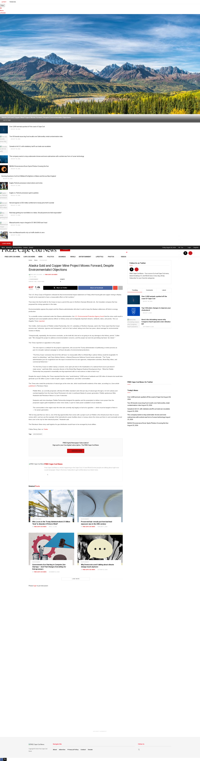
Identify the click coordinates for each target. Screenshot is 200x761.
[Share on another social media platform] (120, 288)
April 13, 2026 (53, 526)
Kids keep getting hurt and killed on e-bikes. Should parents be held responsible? (35, 213)
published (32, 386)
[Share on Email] (115, 288)
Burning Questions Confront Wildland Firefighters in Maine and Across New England (29, 176)
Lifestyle (3, 13)
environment (37, 434)
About (3, 247)
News (2, 10)
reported (41, 321)
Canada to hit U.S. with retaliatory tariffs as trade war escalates (30, 146)
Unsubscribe (76, 451)
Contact (25, 247)
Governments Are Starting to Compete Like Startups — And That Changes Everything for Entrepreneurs (49, 567)
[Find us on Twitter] (132, 269)
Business (62, 257)
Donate (31, 247)
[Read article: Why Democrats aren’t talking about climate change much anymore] (100, 549)
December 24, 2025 (54, 572)
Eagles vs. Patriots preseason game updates (24, 193)
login (35, 586)
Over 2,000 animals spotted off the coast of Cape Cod (27, 126)
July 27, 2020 (32, 277)
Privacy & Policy (17, 247)
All (1, 8)
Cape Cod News (29, 257)
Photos (111, 257)
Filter (2, 5)
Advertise (9, 247)
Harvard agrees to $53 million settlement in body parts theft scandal (31, 203)
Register (195, 247)
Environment (34, 279)
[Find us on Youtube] (137, 269)
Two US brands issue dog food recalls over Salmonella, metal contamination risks (36, 136)
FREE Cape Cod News (29, 249)
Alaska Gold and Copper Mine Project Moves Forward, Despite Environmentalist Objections (36, 117)
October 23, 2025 (102, 569)
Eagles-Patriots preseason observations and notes (25, 183)
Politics (50, 257)
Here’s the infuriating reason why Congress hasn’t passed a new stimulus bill (156, 322)
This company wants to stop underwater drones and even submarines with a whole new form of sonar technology (46, 156)
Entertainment (85, 257)
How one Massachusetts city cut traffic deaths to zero (27, 232)
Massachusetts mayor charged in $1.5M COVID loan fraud (28, 222)
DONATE (65, 249)
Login (189, 247)
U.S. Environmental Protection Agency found (89, 316)
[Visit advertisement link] (149, 354)
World (73, 257)
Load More (6, 243)
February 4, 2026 (102, 526)
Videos (123, 257)
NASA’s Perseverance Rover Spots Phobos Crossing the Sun (29, 166)
